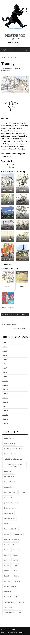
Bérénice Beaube (10, 454)
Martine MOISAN (10, 325)
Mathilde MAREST (19, 328)
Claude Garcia (9, 476)
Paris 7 (4, 368)
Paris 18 (5, 415)
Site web (11, 164)
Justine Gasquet (9, 518)
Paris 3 (4, 351)
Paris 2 (4, 347)
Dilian (22, 492)
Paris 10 (5, 381)
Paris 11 (5, 385)
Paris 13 (5, 394)
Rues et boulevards (10, 597)
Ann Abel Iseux (9, 443)
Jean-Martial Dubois (11, 503)
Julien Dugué (8, 513)
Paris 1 (4, 342)
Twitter (11, 167)
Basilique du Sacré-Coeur (13, 449)
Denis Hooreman (10, 492)
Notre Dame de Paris (11, 539)
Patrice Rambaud (10, 586)
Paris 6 (4, 364)
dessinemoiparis (5, 70)
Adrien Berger (9, 438)
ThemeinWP (21, 632)
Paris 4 (4, 355)
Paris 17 (5, 410)
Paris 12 (5, 389)
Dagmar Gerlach (10, 482)
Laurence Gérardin (10, 529)
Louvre (6, 534)
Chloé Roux (8, 471)
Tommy (23, 314)
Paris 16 (5, 406)
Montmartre (17, 534)
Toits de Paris (9, 602)
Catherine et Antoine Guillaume (15, 465)
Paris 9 (4, 376)
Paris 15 (5, 402)
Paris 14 (5, 398)
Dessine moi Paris (15, 37)
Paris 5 (4, 359)
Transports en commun (12, 612)
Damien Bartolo (9, 487)
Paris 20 (5, 423)
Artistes (12, 314)
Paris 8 (4, 372)
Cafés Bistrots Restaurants (13, 459)
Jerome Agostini (9, 508)
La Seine (7, 524)
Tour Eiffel (8, 607)
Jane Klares (8, 497)
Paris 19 (5, 419)
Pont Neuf (7, 592)
